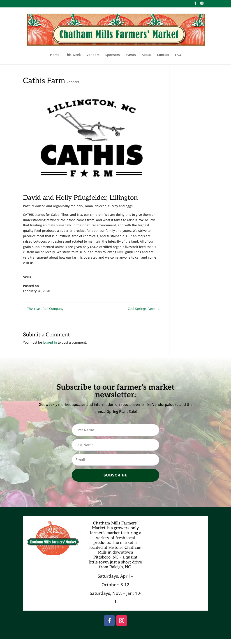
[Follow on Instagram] (121, 620)
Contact (163, 55)
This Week (73, 55)
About (146, 55)
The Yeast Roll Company (43, 308)
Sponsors (112, 55)
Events (131, 55)
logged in (50, 342)
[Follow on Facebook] (109, 620)
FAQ (178, 55)
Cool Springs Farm (143, 308)
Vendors (93, 55)
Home (54, 55)
